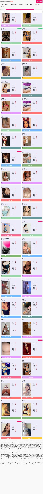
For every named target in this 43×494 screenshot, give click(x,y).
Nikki (23, 400)
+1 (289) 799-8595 (28, 337)
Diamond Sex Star (5, 238)
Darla (2, 168)
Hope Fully (3, 81)
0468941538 (6, 218)
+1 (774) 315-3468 (28, 377)
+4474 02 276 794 (7, 397)
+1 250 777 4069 (7, 60)
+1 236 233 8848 (28, 95)
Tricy (2, 151)
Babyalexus (3, 319)
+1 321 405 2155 (7, 337)
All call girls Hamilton (5, 4)
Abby (2, 360)
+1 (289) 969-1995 (28, 235)
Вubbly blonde (25, 319)
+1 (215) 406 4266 (7, 255)
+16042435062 (7, 25)
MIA (23, 186)
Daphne (2, 116)
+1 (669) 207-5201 (28, 148)
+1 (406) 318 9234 (28, 276)
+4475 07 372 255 (7, 43)
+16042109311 (27, 296)
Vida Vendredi (25, 46)
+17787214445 (28, 25)
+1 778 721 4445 (7, 95)
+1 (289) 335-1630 (7, 165)
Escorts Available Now (14, 4)
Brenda (2, 299)
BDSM (31, 4)
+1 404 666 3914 (7, 438)
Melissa (2, 221)
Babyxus (24, 421)
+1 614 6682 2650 (7, 235)
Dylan (2, 46)
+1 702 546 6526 (28, 165)
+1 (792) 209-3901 (7, 200)
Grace (23, 28)
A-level (2, 6)
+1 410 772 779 (28, 113)
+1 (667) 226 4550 (28, 357)
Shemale (27, 4)
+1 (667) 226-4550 (7, 113)
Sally (2, 203)
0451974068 (6, 148)
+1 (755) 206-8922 (28, 43)
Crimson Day (4, 63)
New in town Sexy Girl (6, 279)
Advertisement (39, 1)
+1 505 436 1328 (7, 357)
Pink (23, 299)
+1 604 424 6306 (28, 78)
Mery (23, 238)
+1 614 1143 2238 (7, 276)
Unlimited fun (25, 98)
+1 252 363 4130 (28, 438)
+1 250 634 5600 (7, 78)
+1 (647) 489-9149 (7, 296)
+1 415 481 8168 (28, 183)
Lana (23, 360)
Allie (23, 116)
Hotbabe (24, 151)
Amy (23, 203)
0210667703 (27, 130)
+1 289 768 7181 (28, 255)
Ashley (23, 133)
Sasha (2, 186)
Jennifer (24, 258)
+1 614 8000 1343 (28, 316)
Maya (2, 400)
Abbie (2, 28)
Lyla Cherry (24, 63)
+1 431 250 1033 (28, 200)
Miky (2, 258)
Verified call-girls (38, 4)
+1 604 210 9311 (28, 60)
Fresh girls (21, 4)
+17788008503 (7, 130)
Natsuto (23, 380)
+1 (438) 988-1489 (7, 418)
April (2, 133)
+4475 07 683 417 (7, 377)
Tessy (23, 168)
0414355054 (27, 218)
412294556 (6, 316)
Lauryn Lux (24, 81)
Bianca (2, 380)
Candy (23, 221)
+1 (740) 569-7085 (28, 397)
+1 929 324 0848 (7, 183)
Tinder (2, 98)
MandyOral (3, 421)
